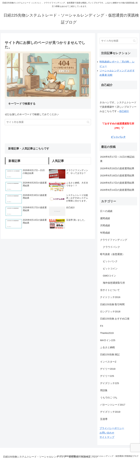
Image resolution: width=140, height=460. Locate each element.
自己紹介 (124, 111)
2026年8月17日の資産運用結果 (117, 182)
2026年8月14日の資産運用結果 (117, 190)
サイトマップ (107, 437)
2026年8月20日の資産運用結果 (117, 168)
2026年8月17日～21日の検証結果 (117, 159)
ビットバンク (118, 137)
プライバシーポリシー (112, 428)
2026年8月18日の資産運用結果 (117, 175)
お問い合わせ (107, 432)
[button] (88, 122)
